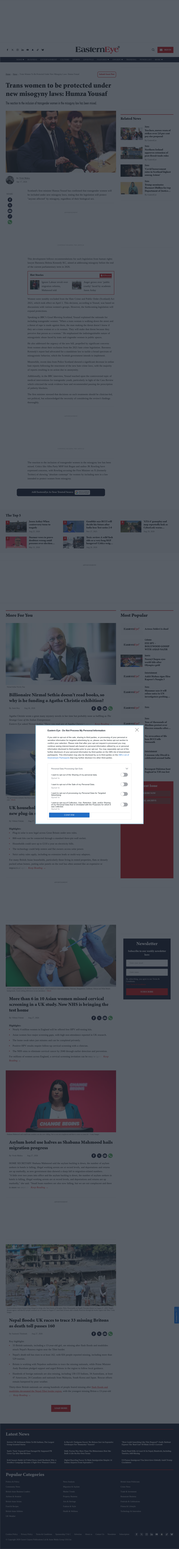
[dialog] (89, 774)
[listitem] (89, 768)
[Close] (138, 730)
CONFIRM (69, 815)
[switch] (124, 775)
